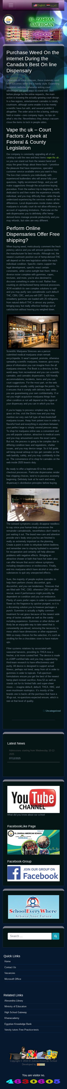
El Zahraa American (41, 22)
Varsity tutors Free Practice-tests (21, 1029)
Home (7, 961)
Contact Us (10, 967)
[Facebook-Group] (33, 873)
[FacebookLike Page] (33, 842)
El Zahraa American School (43, 1061)
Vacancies (9, 973)
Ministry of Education (15, 1006)
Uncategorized (53, 711)
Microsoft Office (12, 979)
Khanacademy (11, 1018)
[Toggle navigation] (11, 5)
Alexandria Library (13, 1000)
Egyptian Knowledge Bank (18, 1024)
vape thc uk (53, 157)
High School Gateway (15, 1012)
